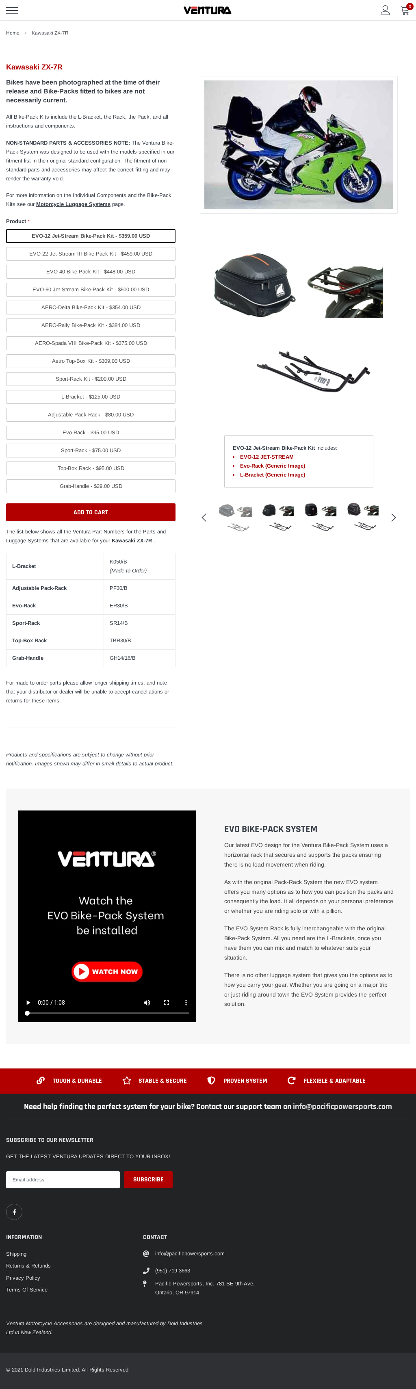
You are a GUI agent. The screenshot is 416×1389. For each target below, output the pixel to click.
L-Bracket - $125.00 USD (90, 397)
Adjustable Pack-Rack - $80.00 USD (91, 415)
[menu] (12, 10)
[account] (385, 10)
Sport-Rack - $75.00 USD (91, 450)
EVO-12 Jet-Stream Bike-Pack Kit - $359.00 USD (91, 236)
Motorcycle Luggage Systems (73, 204)
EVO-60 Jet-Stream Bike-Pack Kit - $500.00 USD (90, 289)
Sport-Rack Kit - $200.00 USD (91, 379)
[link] (14, 1212)
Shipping (16, 1254)
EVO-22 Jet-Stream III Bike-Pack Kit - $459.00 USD (90, 254)
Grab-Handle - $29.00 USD (91, 486)
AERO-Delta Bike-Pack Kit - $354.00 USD (91, 307)
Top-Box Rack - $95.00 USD (91, 468)
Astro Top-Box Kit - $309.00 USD (91, 361)
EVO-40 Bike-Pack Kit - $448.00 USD (90, 272)
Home (13, 33)
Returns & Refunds (28, 1266)
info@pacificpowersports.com (342, 1106)
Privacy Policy (23, 1278)
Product (17, 221)
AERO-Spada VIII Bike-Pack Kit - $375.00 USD (91, 343)
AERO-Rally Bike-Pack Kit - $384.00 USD (90, 325)
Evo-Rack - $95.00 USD (91, 432)
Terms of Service (27, 1290)
